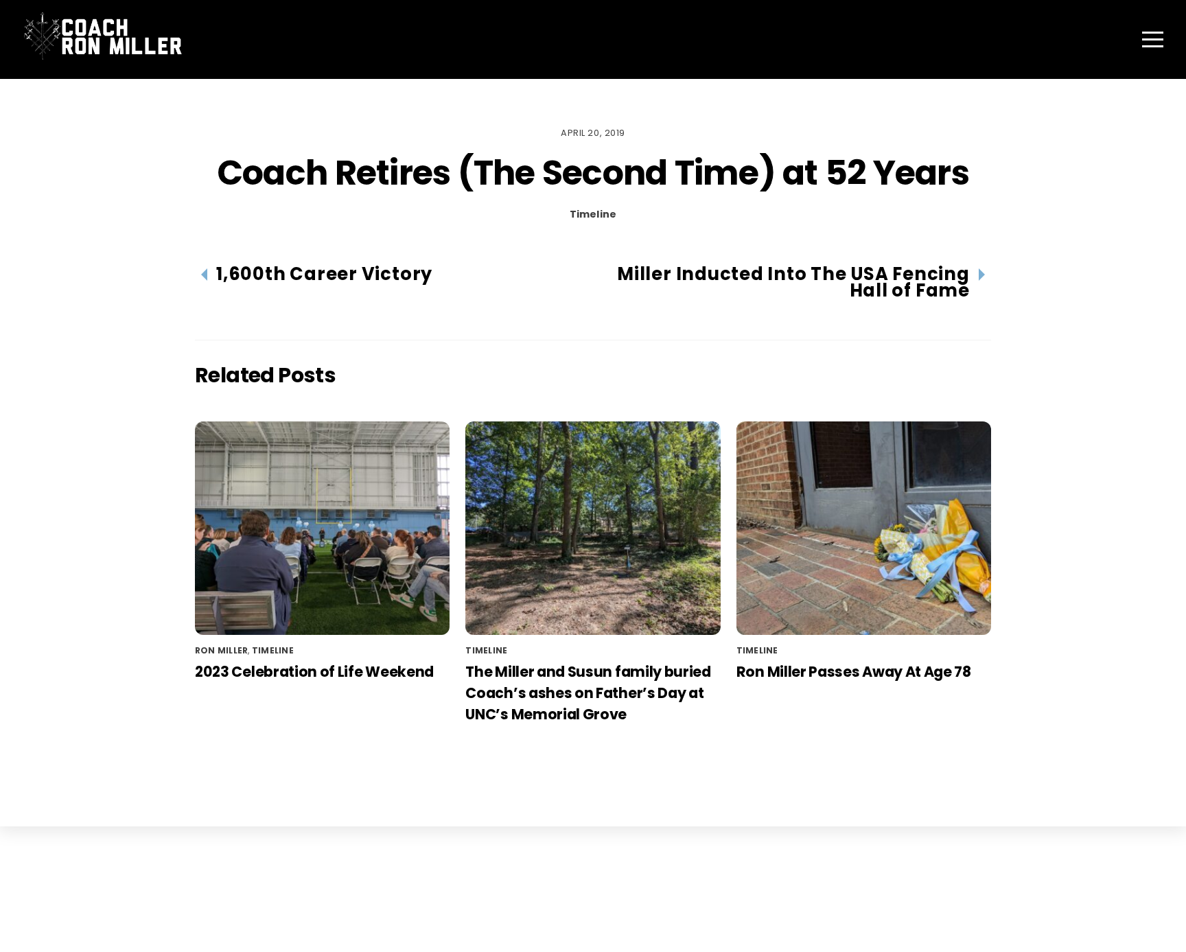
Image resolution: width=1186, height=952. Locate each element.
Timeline (593, 214)
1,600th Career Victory (324, 274)
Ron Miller (221, 650)
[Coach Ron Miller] (103, 53)
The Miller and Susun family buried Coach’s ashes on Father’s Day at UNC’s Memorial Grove (587, 693)
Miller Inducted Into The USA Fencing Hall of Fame (793, 282)
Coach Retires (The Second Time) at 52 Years (593, 172)
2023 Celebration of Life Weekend (314, 672)
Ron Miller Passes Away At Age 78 (853, 672)
